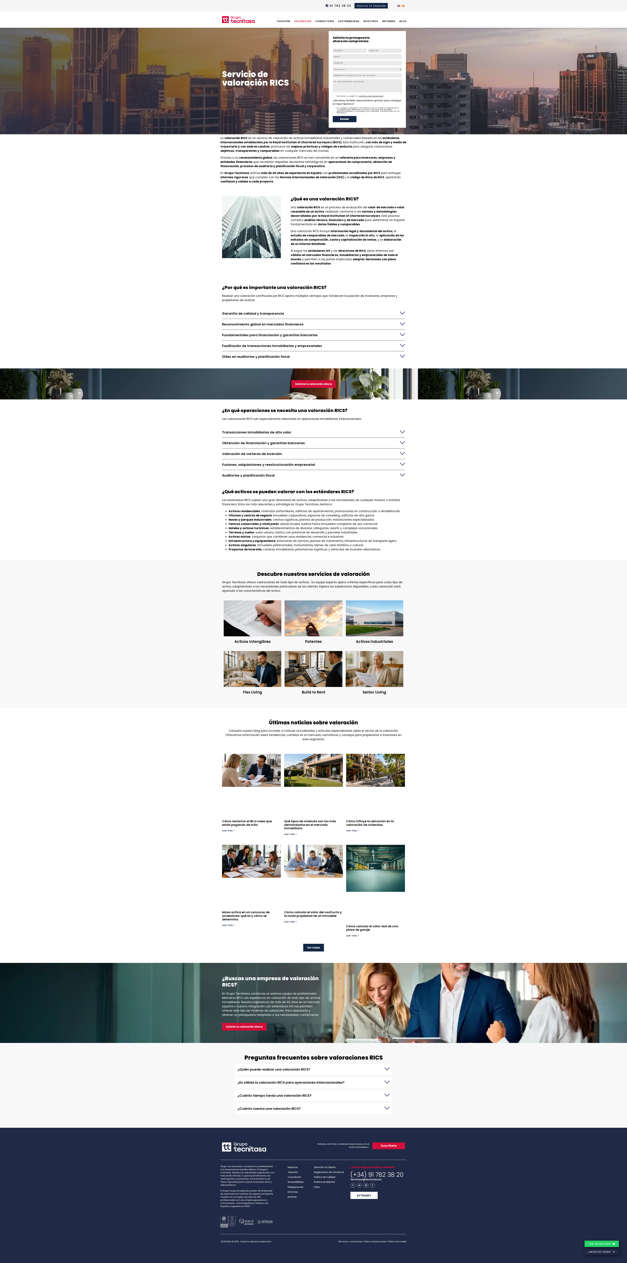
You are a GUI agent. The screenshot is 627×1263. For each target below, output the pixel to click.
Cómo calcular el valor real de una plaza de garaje (372, 928)
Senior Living (374, 692)
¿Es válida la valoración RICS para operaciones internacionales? (291, 1082)
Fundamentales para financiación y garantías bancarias (270, 335)
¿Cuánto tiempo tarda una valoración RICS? (275, 1095)
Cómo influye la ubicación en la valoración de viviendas (370, 823)
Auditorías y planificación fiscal (248, 475)
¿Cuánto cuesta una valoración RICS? (269, 1108)
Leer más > (228, 830)
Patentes (313, 641)
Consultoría (324, 21)
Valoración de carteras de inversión (252, 454)
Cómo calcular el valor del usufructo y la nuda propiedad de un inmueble (313, 914)
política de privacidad (371, 96)
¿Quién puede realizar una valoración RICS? (274, 1069)
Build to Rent (313, 692)
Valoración (302, 21)
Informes (388, 21)
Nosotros (370, 21)
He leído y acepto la (360, 96)
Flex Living (252, 692)
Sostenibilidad (348, 21)
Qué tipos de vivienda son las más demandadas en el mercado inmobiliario (310, 824)
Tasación (283, 21)
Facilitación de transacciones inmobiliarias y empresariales (272, 346)
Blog (403, 21)
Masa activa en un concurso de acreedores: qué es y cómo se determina (246, 915)
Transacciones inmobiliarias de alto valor (256, 432)
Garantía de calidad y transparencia (253, 313)
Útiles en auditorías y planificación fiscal (256, 356)
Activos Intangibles (252, 641)
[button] (313, 313)
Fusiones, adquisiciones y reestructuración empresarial (268, 464)
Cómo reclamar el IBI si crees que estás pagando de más (247, 823)
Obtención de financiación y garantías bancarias (263, 443)
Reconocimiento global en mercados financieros (263, 324)
